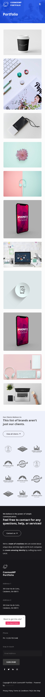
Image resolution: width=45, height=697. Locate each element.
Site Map (37, 691)
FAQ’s (31, 691)
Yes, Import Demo (13, 623)
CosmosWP (9, 685)
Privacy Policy (8, 691)
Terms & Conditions (21, 691)
